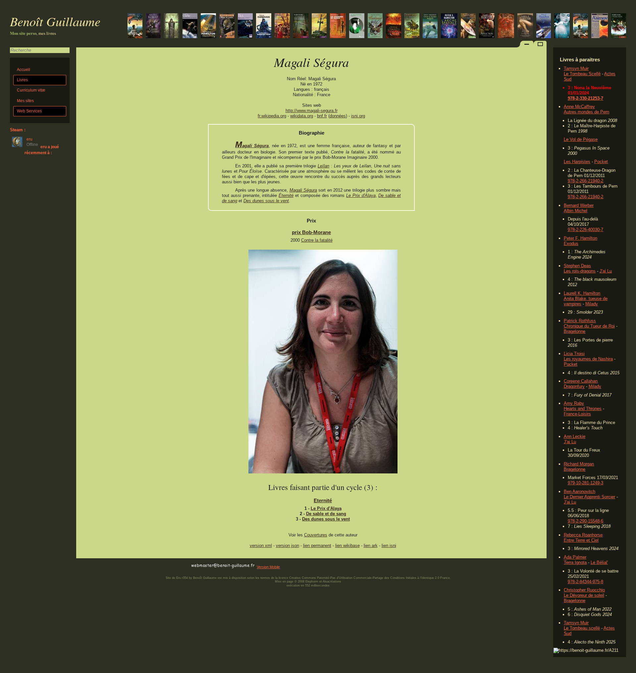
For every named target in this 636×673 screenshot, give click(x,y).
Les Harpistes (577, 161)
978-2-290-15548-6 (585, 521)
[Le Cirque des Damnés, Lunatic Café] (525, 26)
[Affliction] (487, 26)
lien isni (389, 545)
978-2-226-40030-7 (585, 229)
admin (629, 669)
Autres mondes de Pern (586, 111)
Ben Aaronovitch (579, 491)
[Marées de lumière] (227, 26)
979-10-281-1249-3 (585, 482)
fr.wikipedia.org (272, 115)
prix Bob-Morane (311, 232)
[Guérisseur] (468, 26)
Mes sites (25, 101)
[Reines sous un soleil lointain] (449, 26)
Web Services (29, 111)
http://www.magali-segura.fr (312, 110)
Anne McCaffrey (579, 106)
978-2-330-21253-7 (585, 98)
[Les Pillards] (618, 26)
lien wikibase (347, 545)
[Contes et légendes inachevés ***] (430, 26)
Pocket (601, 161)
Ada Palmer (575, 557)
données (338, 115)
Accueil (23, 70)
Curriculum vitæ (31, 90)
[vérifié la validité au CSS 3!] (118, 565)
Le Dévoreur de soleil (584, 595)
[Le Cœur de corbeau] (319, 26)
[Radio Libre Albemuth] (245, 26)
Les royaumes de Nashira (588, 358)
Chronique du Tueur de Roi (589, 326)
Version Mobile (268, 567)
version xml (261, 545)
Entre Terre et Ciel (581, 540)
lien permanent (317, 545)
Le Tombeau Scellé (582, 73)
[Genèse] (543, 26)
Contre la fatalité (317, 240)
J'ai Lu (606, 271)
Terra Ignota (575, 562)
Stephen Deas (577, 265)
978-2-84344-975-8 (585, 581)
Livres (22, 80)
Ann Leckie (574, 436)
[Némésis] (599, 26)
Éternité (286, 195)
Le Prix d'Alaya (361, 195)
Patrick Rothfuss (580, 320)
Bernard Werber (579, 205)
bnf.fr (322, 115)
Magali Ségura (252, 145)
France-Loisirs (577, 413)
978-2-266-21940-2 (585, 180)
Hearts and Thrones (583, 408)
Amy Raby (574, 403)
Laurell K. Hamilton (582, 293)
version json (287, 545)
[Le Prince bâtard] (300, 26)
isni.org (358, 115)
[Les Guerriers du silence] (338, 26)
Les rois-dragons (580, 271)
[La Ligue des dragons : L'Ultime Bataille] (375, 26)
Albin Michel (575, 210)
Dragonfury (574, 386)
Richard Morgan (579, 463)
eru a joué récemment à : (42, 149)
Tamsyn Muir (576, 68)
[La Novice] (263, 26)
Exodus (571, 243)
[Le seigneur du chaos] (411, 26)
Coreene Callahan (581, 381)
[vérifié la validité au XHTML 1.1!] (89, 565)
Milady (591, 303)
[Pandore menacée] (208, 26)
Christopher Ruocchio (584, 589)
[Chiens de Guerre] (153, 26)
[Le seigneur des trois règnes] (580, 26)
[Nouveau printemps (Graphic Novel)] (506, 26)
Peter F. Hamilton (580, 238)
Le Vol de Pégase (581, 139)
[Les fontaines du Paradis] (190, 26)
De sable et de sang (326, 513)
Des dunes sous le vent (266, 200)
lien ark (371, 545)
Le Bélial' (599, 562)
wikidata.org (301, 115)
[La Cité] (393, 26)
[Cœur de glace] (562, 26)
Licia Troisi (574, 353)
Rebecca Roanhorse (583, 534)
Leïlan (323, 165)
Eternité (323, 500)
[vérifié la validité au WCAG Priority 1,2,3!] (147, 565)
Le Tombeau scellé (582, 628)
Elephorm (311, 581)
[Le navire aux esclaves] (282, 26)
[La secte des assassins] (171, 26)
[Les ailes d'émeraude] (356, 26)
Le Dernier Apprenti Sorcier (589, 496)
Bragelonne (574, 331)
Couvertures (315, 534)
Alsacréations (332, 581)
